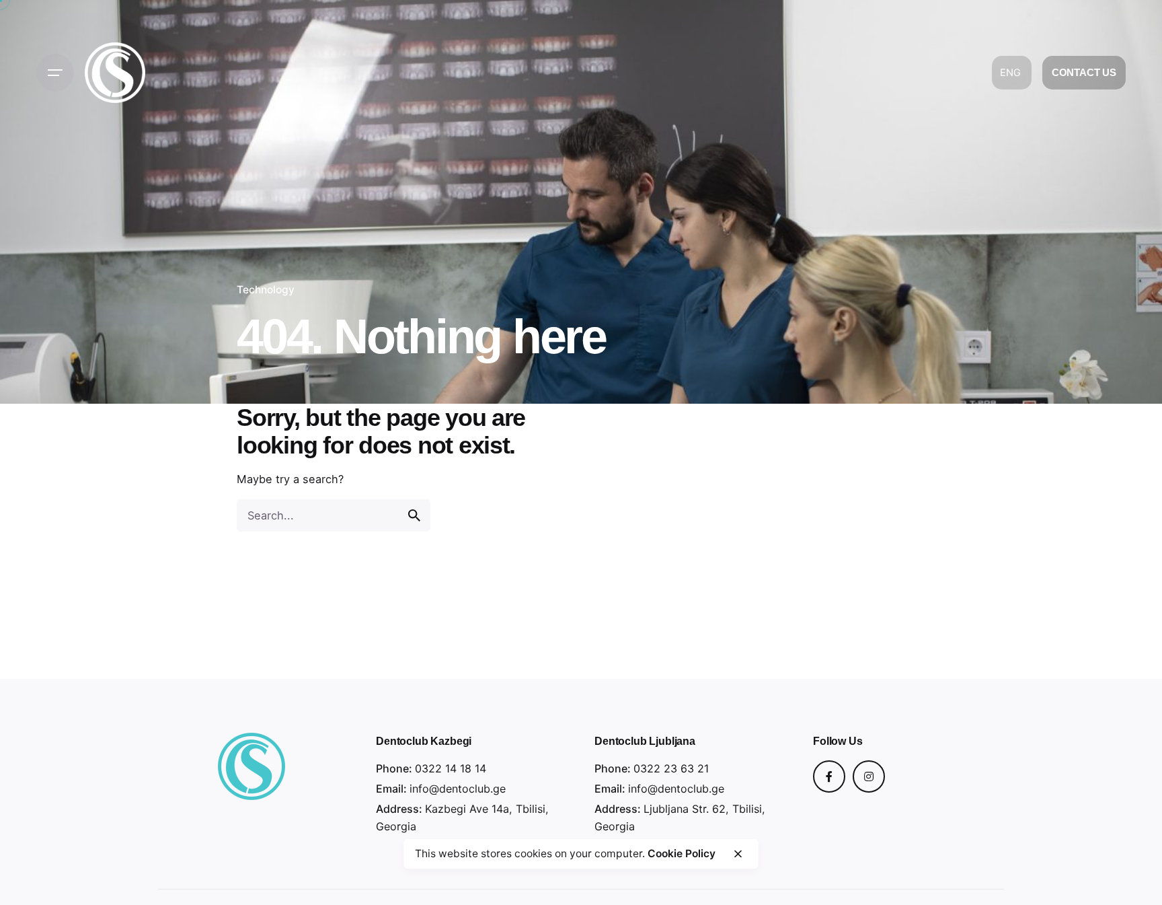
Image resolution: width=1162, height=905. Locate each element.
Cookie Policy (681, 853)
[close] (738, 854)
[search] (414, 515)
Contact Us (1084, 72)
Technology (266, 289)
